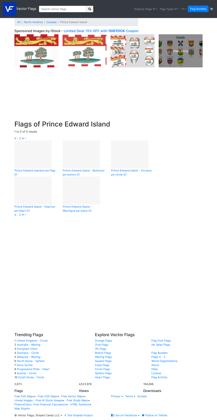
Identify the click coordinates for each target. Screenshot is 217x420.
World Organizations (164, 361)
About (155, 365)
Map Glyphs (22, 408)
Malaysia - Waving (28, 357)
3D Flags (100, 348)
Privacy (116, 396)
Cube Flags (102, 365)
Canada (51, 22)
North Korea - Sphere (30, 361)
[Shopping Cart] (211, 9)
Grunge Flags (103, 340)
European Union (26, 348)
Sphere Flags (103, 373)
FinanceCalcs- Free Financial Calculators (40, 404)
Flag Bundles (198, 9)
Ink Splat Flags (160, 344)
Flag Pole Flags (161, 340)
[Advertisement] (108, 94)
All (18, 22)
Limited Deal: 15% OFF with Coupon (101, 31)
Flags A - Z (158, 357)
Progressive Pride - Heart (33, 369)
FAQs (154, 369)
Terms (129, 396)
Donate (142, 396)
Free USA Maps (48, 396)
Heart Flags (102, 377)
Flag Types (167, 9)
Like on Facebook (125, 415)
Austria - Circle (26, 373)
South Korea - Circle (30, 377)
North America (33, 22)
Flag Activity (159, 377)
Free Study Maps (77, 400)
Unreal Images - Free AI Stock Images (38, 400)
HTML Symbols (80, 404)
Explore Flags (143, 9)
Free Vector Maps (72, 396)
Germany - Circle (27, 352)
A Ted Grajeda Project (78, 415)
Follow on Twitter (155, 415)
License (156, 373)
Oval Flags (101, 344)
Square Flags (103, 361)
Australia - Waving (28, 344)
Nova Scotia (24, 365)
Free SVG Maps (24, 396)
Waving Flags (103, 357)
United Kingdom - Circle (32, 340)
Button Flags (103, 352)
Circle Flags (102, 369)
